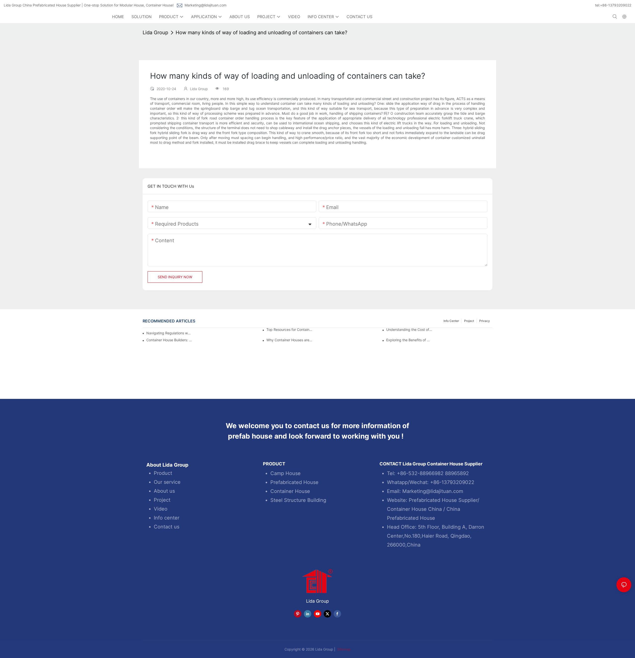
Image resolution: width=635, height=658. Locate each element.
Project (469, 321)
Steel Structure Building (298, 500)
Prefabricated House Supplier (443, 500)
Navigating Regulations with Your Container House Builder (168, 333)
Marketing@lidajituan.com (205, 5)
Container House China (414, 509)
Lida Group (155, 32)
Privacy (484, 321)
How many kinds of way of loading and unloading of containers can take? (261, 32)
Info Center (451, 321)
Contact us (166, 527)
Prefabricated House (294, 482)
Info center (166, 518)
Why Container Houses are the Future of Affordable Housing (289, 340)
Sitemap (343, 649)
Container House (290, 491)
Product (163, 473)
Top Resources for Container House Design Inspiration (289, 330)
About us (164, 491)
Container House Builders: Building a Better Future (169, 340)
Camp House (285, 473)
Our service (167, 482)
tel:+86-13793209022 (613, 5)
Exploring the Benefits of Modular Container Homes (409, 340)
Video (160, 509)
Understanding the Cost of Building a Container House (409, 330)
